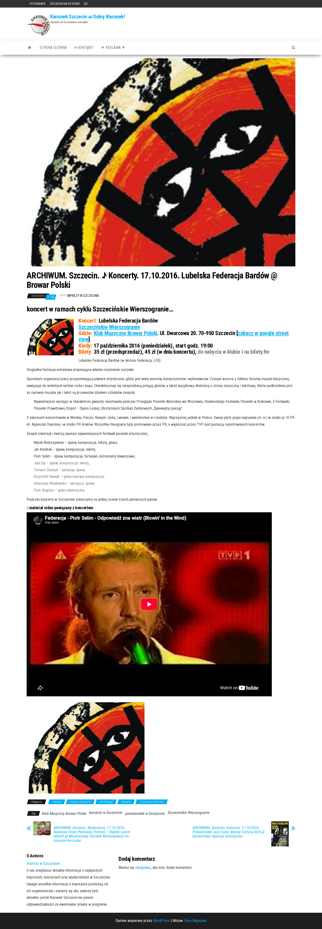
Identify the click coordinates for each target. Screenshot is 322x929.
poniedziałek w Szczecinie (145, 813)
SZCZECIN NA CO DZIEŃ (64, 3)
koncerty (126, 801)
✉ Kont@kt (84, 47)
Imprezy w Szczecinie (83, 296)
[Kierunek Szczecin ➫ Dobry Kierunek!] (29, 48)
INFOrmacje (105, 801)
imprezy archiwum (80, 801)
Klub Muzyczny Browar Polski (125, 333)
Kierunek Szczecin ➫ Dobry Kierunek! (87, 17)
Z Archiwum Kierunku (152, 801)
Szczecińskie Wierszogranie (109, 327)
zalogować (143, 867)
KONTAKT (86, 4)
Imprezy (56, 801)
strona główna (53, 47)
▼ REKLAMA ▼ (113, 47)
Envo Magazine (195, 920)
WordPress (161, 920)
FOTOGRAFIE (37, 3)
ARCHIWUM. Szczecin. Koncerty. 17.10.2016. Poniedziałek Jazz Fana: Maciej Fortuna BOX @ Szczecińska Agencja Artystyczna (228, 832)
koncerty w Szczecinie (105, 812)
